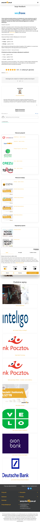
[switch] (15, 269)
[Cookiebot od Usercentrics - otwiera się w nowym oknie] (34, 249)
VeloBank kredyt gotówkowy (18, 197)
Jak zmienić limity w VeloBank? (20, 430)
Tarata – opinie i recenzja (18, 168)
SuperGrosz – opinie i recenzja (19, 141)
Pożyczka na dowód (17, 229)
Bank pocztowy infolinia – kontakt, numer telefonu (20, 380)
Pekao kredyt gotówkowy (18, 214)
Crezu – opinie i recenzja (18, 161)
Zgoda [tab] (7, 252)
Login (37, 113)
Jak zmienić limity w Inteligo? (20, 330)
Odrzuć (7, 272)
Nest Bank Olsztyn (20, 405)
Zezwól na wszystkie (32, 272)
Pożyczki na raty (16, 239)
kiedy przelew (12, 32)
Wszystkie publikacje (20, 95)
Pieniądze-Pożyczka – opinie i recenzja (20, 148)
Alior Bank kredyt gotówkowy (19, 206)
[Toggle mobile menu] (37, 2)
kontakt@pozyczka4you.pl (25, 508)
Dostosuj (20, 272)
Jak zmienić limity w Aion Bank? (20, 455)
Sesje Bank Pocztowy (20, 355)
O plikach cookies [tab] (33, 252)
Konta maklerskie (20, 305)
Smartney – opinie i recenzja (18, 181)
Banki (7, 72)
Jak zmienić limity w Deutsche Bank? (20, 479)
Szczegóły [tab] (20, 252)
